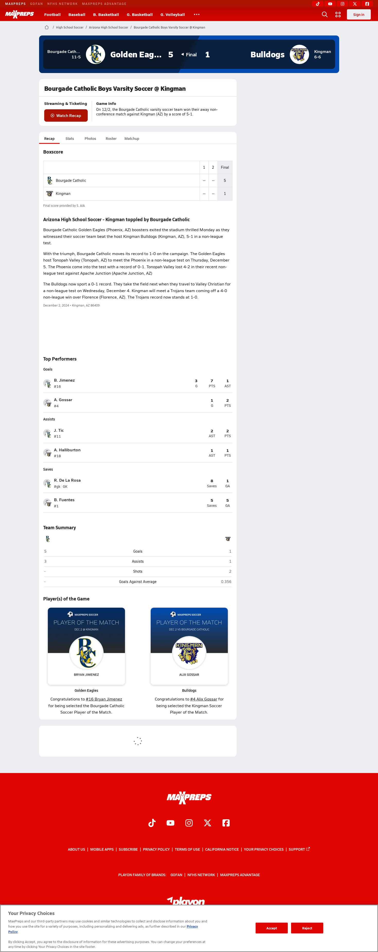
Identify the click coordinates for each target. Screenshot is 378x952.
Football (52, 14)
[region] (189, 928)
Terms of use (187, 849)
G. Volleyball (172, 14)
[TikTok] (317, 4)
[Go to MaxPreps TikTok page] (152, 823)
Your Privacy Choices (264, 849)
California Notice (222, 849)
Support (297, 849)
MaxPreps (15, 4)
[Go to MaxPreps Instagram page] (189, 823)
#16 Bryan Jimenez (104, 699)
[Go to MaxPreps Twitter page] (207, 823)
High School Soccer (70, 27)
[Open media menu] (338, 14)
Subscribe (128, 849)
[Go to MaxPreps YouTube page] (170, 823)
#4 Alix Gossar (203, 699)
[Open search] (324, 14)
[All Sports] (196, 14)
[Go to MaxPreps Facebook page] (226, 823)
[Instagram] (342, 4)
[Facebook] (367, 4)
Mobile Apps (102, 849)
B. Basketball (106, 14)
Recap (49, 138)
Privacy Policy (156, 849)
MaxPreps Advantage (104, 4)
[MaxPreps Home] (19, 14)
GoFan (36, 4)
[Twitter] (355, 4)
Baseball (76, 14)
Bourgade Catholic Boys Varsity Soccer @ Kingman (169, 27)
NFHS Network (62, 4)
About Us (76, 849)
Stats (70, 138)
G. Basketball (140, 14)
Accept (271, 928)
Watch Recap (68, 115)
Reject (307, 928)
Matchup (131, 138)
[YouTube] (330, 4)
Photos (90, 138)
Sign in (358, 14)
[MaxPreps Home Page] (47, 27)
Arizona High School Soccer (108, 27)
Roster (111, 138)
